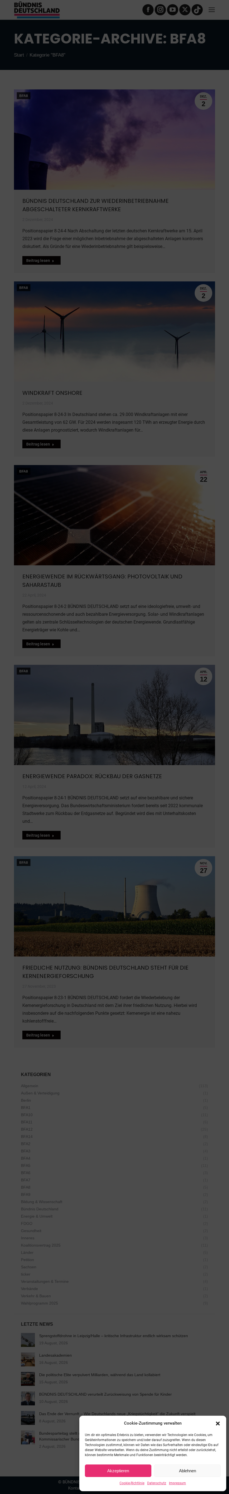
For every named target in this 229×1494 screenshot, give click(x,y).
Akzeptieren (118, 1470)
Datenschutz (156, 1483)
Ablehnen (187, 1470)
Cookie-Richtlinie (132, 1483)
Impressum (177, 1483)
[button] (218, 1423)
